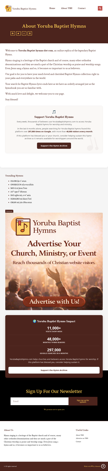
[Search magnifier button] (100, 8)
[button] (13, 33)
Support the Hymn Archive (54, 145)
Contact (82, 8)
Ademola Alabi (99, 466)
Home (52, 8)
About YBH (66, 8)
